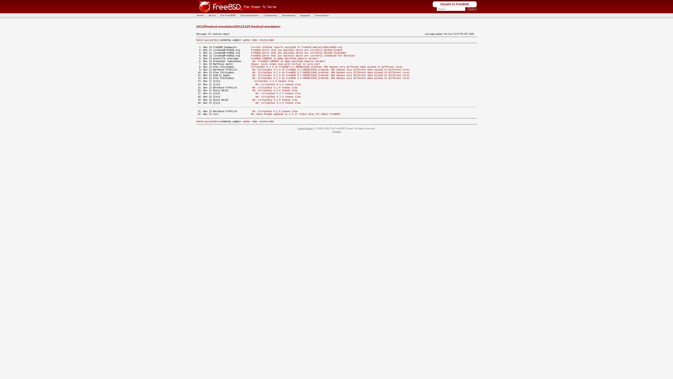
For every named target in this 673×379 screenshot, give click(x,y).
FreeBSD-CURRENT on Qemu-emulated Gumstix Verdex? (284, 58)
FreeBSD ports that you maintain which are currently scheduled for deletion (303, 55)
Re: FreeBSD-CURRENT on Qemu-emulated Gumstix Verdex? (288, 61)
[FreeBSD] (236, 12)
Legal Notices (305, 128)
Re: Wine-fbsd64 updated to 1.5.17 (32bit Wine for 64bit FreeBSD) (296, 114)
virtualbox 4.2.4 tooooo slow (273, 81)
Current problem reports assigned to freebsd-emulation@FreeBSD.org (296, 47)
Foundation (322, 15)
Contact (336, 131)
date (254, 39)
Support (305, 15)
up (206, 39)
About (212, 15)
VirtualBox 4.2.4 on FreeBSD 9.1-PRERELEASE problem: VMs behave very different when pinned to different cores (326, 66)
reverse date (267, 39)
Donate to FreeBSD (454, 4)
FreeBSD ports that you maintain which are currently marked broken (296, 50)
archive (214, 39)
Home (200, 15)
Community (270, 15)
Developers (288, 15)
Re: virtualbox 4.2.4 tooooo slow (278, 84)
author (246, 39)
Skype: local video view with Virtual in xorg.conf (285, 64)
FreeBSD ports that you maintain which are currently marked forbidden (298, 52)
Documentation (249, 15)
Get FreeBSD (228, 15)
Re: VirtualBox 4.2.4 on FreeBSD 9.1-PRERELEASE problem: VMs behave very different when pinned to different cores (330, 69)
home (199, 39)
